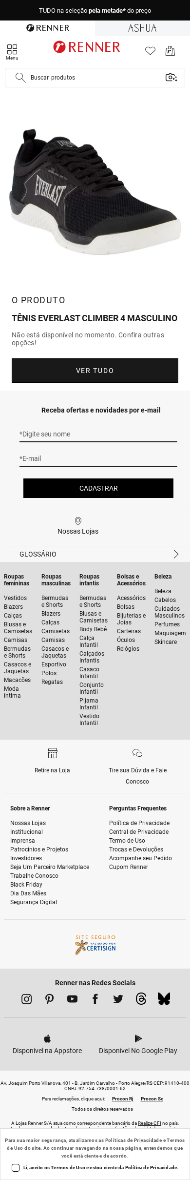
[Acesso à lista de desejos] (150, 53)
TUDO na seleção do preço (95, 10)
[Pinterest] (49, 1001)
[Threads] (141, 1001)
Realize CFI (149, 1123)
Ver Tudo (95, 370)
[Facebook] (95, 1001)
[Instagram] (26, 1001)
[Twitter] (118, 1001)
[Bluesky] (164, 1001)
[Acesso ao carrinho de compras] (170, 53)
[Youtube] (72, 1001)
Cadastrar (98, 488)
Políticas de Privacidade (133, 1140)
